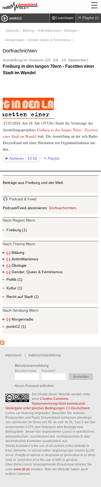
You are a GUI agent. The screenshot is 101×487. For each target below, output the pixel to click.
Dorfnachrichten (62, 208)
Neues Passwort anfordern (34, 386)
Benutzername (25, 370)
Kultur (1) (19, 289)
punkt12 (15, 18)
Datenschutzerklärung (45, 355)
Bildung (28, 30)
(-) (9, 253)
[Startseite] (35, 6)
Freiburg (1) (23, 231)
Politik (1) (19, 280)
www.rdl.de (22, 469)
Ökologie (70, 30)
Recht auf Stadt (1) (27, 297)
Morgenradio (14, 40)
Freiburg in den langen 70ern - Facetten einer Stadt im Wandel (48, 66)
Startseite (12, 30)
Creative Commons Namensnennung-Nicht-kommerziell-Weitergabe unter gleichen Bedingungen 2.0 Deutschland (47, 403)
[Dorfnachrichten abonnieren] (2, 343)
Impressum (13, 355)
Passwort (48, 370)
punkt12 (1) (23, 327)
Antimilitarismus (49, 30)
